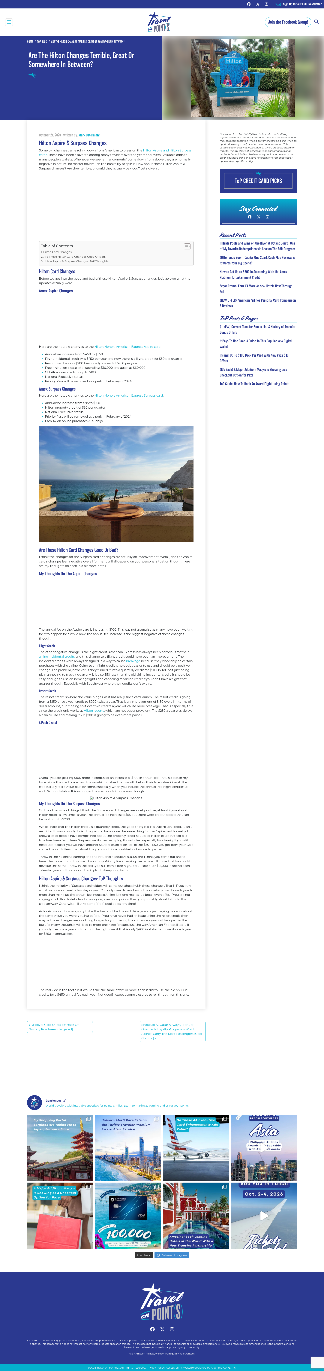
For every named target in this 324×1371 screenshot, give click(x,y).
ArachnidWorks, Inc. (223, 1367)
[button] (316, 22)
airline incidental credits (57, 656)
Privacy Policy (155, 1367)
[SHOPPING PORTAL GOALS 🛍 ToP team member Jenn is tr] (60, 1148)
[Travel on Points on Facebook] (248, 4)
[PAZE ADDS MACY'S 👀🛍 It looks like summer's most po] (60, 1216)
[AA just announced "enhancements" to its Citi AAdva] (196, 1148)
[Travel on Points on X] (258, 4)
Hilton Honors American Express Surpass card (128, 395)
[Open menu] (9, 22)
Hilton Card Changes (57, 252)
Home (30, 41)
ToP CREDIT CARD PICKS (258, 181)
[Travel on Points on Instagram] (266, 4)
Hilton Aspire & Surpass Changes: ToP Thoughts (76, 261)
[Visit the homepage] (162, 1301)
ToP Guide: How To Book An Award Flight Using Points (254, 384)
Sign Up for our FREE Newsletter (302, 4)
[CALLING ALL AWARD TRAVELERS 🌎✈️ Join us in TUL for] (264, 1216)
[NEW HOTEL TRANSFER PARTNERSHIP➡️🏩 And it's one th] (196, 1216)
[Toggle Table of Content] (185, 246)
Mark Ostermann (89, 135)
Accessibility (174, 1367)
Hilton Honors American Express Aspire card (127, 347)
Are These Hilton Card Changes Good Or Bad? (75, 256)
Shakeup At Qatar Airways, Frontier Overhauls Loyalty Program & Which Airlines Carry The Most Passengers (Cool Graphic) (171, 1031)
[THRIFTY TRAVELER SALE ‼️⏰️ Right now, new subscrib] (128, 1148)
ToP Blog (42, 41)
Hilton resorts (94, 710)
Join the (288, 22)
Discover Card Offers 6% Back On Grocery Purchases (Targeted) (54, 1027)
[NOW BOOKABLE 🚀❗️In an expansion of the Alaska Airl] (264, 1148)
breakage (133, 661)
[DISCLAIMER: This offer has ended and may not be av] (128, 1216)
